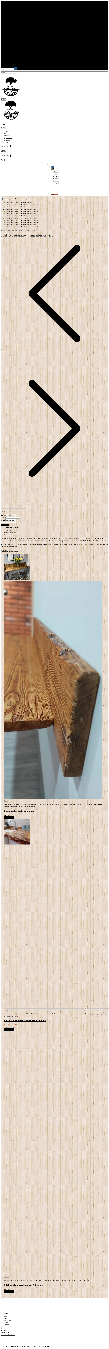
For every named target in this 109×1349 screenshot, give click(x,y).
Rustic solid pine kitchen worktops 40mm (25, 1020)
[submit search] (15, 68)
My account (8, 1320)
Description (7, 530)
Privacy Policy (5, 1332)
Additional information (11, 533)
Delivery (3, 1330)
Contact (6, 1325)
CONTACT (54, 194)
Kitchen (7, 230)
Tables (6, 801)
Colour (3, 520)
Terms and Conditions (8, 1335)
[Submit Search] (52, 168)
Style (3, 515)
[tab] (56, 530)
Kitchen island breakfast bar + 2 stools (23, 1285)
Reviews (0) (8, 535)
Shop (5, 1316)
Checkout (7, 1322)
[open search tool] (28, 66)
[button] (1, 197)
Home (3, 230)
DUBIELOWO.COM (46, 1346)
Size (3, 517)
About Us (7, 1318)
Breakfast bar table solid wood (19, 811)
